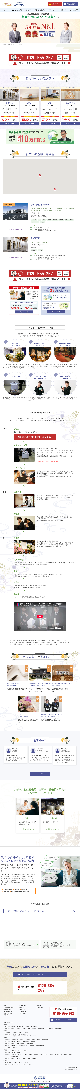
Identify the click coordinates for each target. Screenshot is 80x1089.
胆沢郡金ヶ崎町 (58, 1028)
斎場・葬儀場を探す (40, 10)
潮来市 (34, 1058)
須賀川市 (33, 1041)
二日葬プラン (23, 1013)
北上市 (34, 1028)
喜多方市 (32, 1045)
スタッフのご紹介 (8, 1013)
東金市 (15, 1062)
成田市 (13, 1064)
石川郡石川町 (30, 1043)
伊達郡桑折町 (45, 1039)
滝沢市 (27, 1026)
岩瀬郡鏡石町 (26, 1041)
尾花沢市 (15, 1032)
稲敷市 (70, 1054)
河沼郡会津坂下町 (23, 1045)
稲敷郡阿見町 (15, 1056)
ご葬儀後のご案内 (8, 1011)
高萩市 (25, 1051)
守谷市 (51, 1054)
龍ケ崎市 (36, 1054)
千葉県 (5, 1060)
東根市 (26, 1032)
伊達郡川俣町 (15, 1039)
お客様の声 (63, 10)
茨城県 (20, 45)
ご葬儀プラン (28, 10)
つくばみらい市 (58, 1054)
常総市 (13, 1052)
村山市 (20, 1032)
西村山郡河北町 (22, 1034)
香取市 (18, 1064)
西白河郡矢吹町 (20, 1043)
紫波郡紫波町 (41, 1028)
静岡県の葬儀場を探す (70, 1069)
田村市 (18, 1041)
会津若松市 (14, 1045)
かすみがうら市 (43, 1054)
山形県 (5, 1030)
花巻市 (29, 1028)
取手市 (65, 1054)
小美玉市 (14, 1054)
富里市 (24, 1064)
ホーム (6, 10)
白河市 (13, 1043)
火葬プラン (22, 1009)
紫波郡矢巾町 (50, 1028)
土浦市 (30, 1054)
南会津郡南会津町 (40, 1045)
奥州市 (13, 1028)
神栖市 (24, 1058)
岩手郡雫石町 (20, 1026)
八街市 (29, 1064)
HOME (4, 45)
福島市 (33, 1039)
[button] (40, 176)
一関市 (24, 1028)
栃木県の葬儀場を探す (70, 1067)
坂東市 (18, 1052)
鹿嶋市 (29, 1058)
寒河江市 (15, 1034)
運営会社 (6, 1015)
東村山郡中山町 (27, 1036)
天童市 (19, 1036)
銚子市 (20, 1062)
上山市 (34, 1036)
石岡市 (25, 1054)
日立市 (19, 1051)
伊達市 (21, 1039)
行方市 (18, 1058)
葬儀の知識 (51, 10)
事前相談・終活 (7, 1009)
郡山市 (13, 1041)
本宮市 (38, 1039)
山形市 (14, 1036)
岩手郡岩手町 (34, 1026)
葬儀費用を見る (15, 229)
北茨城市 (14, 1051)
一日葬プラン (23, 1011)
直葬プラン (22, 1007)
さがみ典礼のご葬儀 (17, 10)
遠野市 (18, 1028)
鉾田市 (13, 1058)
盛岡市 (13, 1026)
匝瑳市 (26, 1062)
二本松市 (28, 1039)
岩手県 (5, 1024)
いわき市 (15, 1047)
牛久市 (19, 1054)
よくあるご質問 (74, 10)
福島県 (5, 1037)
